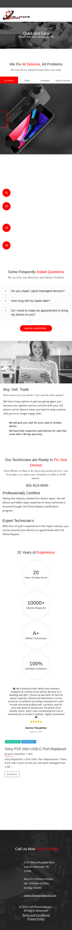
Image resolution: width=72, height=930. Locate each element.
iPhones (14, 470)
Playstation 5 (29, 722)
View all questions (35, 328)
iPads (24, 470)
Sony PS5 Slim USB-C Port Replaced (35, 730)
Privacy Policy (36, 899)
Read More (12, 755)
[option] (36, 35)
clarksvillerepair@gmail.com (40, 876)
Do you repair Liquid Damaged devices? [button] (35, 291)
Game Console (12, 722)
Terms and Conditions (36, 896)
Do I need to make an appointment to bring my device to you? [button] (36, 312)
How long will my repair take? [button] (27, 300)
